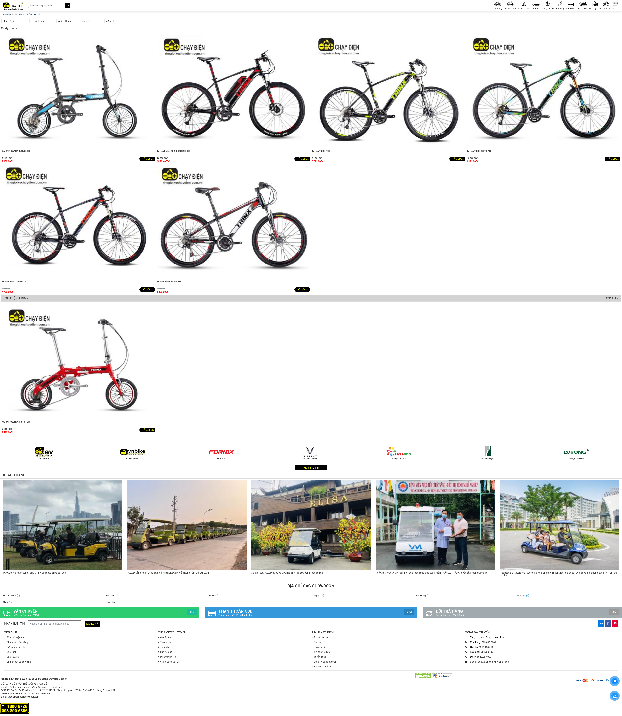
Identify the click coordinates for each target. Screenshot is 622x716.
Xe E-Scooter (571, 8)
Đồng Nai (112, 595)
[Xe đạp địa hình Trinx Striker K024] (233, 221)
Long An (317, 595)
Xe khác (606, 8)
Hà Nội (214, 595)
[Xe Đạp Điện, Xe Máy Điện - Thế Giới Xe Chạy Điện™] (14, 5)
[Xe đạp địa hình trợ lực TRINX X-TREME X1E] (233, 90)
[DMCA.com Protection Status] (423, 675)
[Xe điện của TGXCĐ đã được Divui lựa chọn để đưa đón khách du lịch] (311, 525)
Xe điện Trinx (17, 298)
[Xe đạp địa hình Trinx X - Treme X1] (78, 221)
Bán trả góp (166, 651)
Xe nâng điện (595, 8)
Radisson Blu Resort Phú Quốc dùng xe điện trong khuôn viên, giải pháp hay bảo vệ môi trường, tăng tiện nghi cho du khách (558, 574)
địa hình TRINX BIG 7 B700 (479, 150)
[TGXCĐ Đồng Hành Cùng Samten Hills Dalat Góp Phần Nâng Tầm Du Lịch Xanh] (187, 525)
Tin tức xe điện (321, 637)
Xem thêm (612, 298)
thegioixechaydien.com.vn (52, 678)
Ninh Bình (9, 602)
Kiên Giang (421, 595)
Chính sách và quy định (19, 661)
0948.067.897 (484, 656)
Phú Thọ (112, 602)
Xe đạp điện (498, 8)
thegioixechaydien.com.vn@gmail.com (489, 661)
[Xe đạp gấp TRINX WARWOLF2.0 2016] (78, 90)
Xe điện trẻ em (547, 8)
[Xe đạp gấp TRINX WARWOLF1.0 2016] (78, 361)
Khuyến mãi (320, 647)
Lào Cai (522, 595)
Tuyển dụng (320, 656)
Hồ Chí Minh (11, 595)
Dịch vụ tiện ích (168, 656)
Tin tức (615, 8)
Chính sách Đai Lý (169, 661)
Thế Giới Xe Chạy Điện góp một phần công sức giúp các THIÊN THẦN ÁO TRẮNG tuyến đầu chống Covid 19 (432, 572)
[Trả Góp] (14, 708)
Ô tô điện (536, 8)
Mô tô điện (582, 8)
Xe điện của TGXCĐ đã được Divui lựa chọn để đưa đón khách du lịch (287, 572)
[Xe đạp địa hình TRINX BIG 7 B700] (543, 90)
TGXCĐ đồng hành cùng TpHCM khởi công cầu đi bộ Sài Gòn (34, 572)
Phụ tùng (560, 8)
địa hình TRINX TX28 (321, 150)
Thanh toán (166, 642)
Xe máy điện (510, 8)
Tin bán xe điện (322, 651)
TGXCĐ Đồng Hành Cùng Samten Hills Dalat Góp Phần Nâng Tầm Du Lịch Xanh (168, 572)
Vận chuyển (13, 656)
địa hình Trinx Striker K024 (169, 281)
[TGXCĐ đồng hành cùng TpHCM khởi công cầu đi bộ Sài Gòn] (62, 525)
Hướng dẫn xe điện (16, 647)
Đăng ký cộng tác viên (325, 661)
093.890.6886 (489, 642)
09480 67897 (488, 651)
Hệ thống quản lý (322, 666)
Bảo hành (12, 651)
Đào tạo (318, 642)
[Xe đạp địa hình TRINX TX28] (388, 90)
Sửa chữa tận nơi (15, 637)
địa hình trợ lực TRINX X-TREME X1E (173, 150)
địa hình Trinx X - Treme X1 (14, 281)
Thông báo (165, 647)
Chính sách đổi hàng (17, 642)
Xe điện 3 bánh (524, 8)
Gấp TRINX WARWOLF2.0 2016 (16, 150)
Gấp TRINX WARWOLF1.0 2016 (16, 422)
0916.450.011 (486, 647)
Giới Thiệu (165, 637)
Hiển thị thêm (311, 467)
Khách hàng (14, 475)
